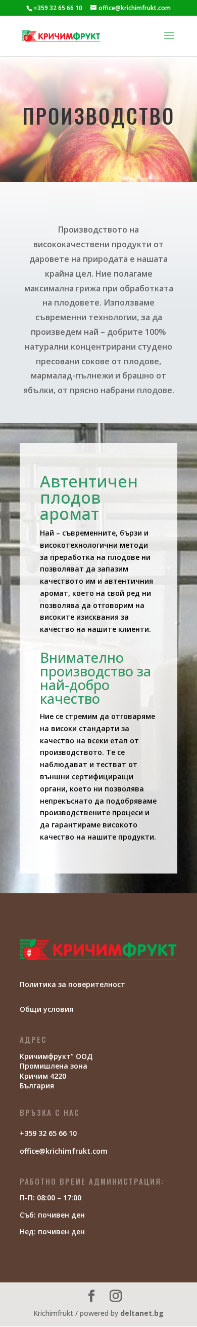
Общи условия (46, 1009)
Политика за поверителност (72, 984)
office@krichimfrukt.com (64, 1151)
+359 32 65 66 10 (57, 8)
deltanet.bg (142, 1313)
